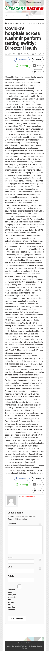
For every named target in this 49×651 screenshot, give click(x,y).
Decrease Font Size (6, 54)
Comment (12, 523)
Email (10, 567)
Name (10, 557)
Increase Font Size (9, 54)
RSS (31, 13)
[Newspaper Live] (24, 8)
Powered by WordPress (19, 646)
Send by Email (39, 54)
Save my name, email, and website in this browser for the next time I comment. (12, 599)
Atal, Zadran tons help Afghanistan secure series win (24, 3)
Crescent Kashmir (37, 23)
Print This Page (25, 54)
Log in (9, 646)
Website (11, 576)
